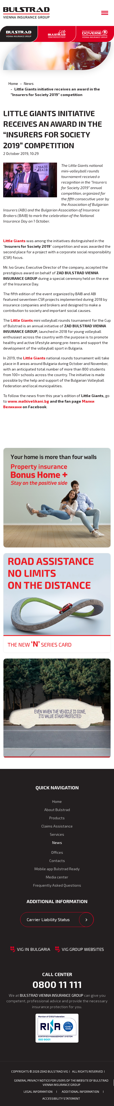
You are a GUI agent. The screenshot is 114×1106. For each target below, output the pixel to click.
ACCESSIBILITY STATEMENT (61, 1098)
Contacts (57, 860)
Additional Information (80, 1091)
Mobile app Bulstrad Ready (57, 868)
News (29, 83)
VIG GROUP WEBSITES (83, 949)
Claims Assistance (57, 826)
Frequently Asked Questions (57, 885)
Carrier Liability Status (48, 919)
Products (57, 818)
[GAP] (57, 708)
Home (13, 83)
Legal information (38, 1091)
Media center (57, 877)
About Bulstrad (57, 809)
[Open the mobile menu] (105, 12)
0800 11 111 (57, 984)
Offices (57, 852)
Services (57, 834)
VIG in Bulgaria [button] (33, 949)
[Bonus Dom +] (57, 497)
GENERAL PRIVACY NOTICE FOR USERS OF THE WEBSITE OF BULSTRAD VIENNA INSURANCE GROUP (61, 1082)
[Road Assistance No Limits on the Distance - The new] (57, 603)
